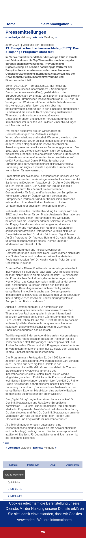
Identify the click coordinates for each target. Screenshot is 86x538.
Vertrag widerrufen (14, 474)
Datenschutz (73, 464)
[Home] (24, 10)
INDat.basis (16, 489)
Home (10, 24)
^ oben (6, 443)
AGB (53, 464)
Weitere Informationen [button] (54, 520)
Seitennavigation (55, 24)
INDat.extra (16, 496)
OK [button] (43, 532)
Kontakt (13, 464)
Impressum (33, 464)
